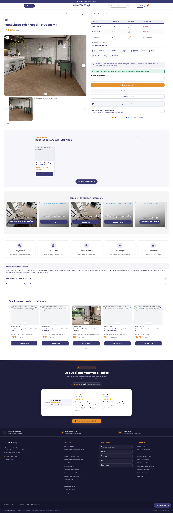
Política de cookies (142, 473)
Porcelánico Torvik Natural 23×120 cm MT (148, 330)
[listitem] (45, 161)
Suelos (60, 14)
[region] (24, 315)
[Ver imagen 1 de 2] (54, 323)
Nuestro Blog (141, 446)
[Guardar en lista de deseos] (7, 37)
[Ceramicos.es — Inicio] (13, 444)
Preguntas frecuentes (143, 449)
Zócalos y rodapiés (69, 493)
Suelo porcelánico (69, 446)
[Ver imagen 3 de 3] (26, 323)
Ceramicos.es (52, 14)
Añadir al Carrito (128, 91)
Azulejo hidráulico (69, 466)
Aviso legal (140, 476)
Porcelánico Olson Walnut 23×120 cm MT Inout (85, 330)
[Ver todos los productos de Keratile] (36, 308)
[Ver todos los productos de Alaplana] (67, 308)
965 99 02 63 (9, 459)
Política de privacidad (143, 469)
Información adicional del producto (19, 284)
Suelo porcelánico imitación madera (90, 14)
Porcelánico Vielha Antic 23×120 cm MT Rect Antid (55, 330)
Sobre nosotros (141, 453)
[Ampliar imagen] (84, 37)
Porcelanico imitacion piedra (72, 456)
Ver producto (24, 343)
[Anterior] (7, 65)
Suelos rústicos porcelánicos (71, 463)
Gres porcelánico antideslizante (73, 473)
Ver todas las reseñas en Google (86, 421)
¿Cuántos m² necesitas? (98, 75)
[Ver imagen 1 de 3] (22, 323)
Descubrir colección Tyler (86, 181)
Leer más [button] (77, 410)
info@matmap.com (11, 456)
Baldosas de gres (68, 479)
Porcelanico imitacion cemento (72, 453)
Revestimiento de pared (70, 483)
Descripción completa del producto (18, 278)
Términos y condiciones (143, 463)
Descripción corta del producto (17, 266)
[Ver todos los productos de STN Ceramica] (98, 308)
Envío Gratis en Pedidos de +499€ (87, 1)
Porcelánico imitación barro (71, 469)
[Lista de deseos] (133, 6)
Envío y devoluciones (143, 459)
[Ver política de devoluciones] (162, 111)
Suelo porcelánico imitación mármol (74, 459)
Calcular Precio (128, 85)
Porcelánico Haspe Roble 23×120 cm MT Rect (24, 330)
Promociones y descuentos (144, 456)
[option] (21, 109)
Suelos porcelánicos (70, 14)
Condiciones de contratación (145, 466)
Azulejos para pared (69, 489)
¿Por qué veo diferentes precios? (99, 42)
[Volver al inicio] (81, 5)
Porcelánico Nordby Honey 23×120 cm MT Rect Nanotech (117, 330)
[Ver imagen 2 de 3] (24, 323)
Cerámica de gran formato (71, 476)
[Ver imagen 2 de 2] (56, 323)
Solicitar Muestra (129, 96)
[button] (128, 111)
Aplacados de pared (69, 486)
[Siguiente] (84, 65)
